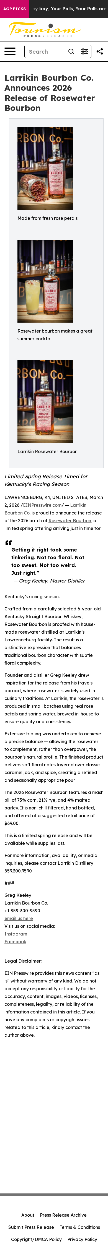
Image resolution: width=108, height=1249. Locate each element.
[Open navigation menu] (10, 51)
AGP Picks (14, 8)
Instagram (15, 934)
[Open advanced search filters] (84, 51)
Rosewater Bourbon (69, 520)
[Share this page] (100, 51)
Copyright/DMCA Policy (36, 1239)
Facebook (15, 941)
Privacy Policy (82, 1239)
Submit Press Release (31, 1227)
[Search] (71, 51)
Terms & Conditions (80, 1227)
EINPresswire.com (42, 505)
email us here (18, 918)
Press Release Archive (63, 1215)
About (27, 1215)
